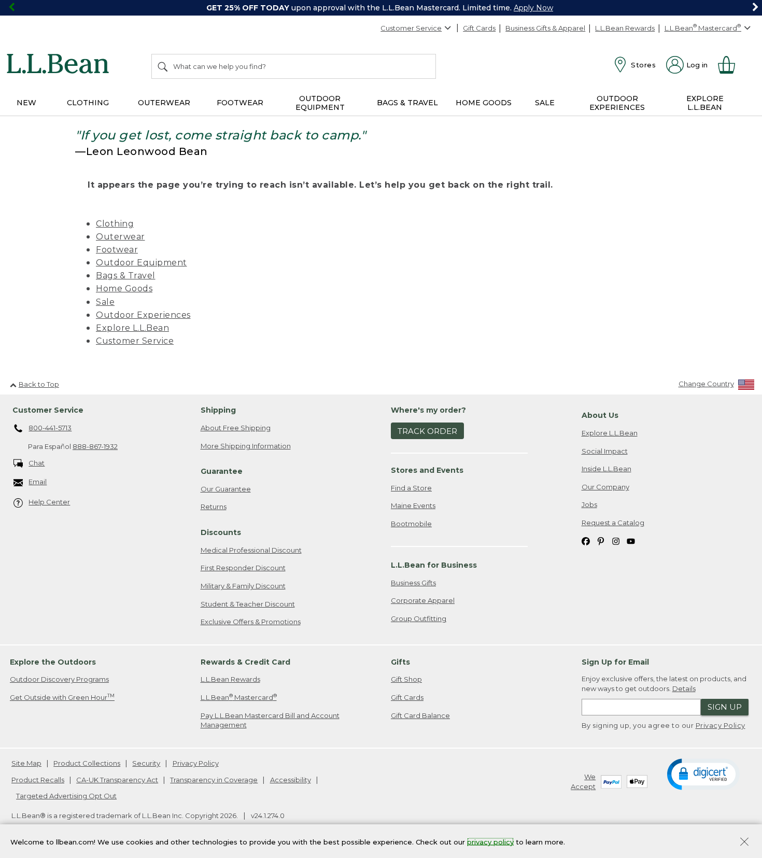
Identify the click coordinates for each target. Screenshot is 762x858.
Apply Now (533, 7)
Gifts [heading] (400, 662)
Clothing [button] (88, 102)
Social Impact (605, 451)
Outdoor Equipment (141, 263)
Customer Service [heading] (47, 410)
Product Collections (86, 763)
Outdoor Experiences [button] (617, 103)
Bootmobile (411, 523)
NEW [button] (26, 102)
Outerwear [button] (164, 102)
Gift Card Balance (420, 715)
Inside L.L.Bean (606, 469)
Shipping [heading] (218, 410)
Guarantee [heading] (222, 471)
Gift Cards (479, 28)
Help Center (49, 502)
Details (684, 688)
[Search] (163, 66)
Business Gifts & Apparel (545, 28)
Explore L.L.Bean (132, 328)
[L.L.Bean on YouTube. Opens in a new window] (631, 540)
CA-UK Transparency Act (117, 780)
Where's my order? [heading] (428, 410)
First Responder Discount (243, 568)
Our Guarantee (226, 489)
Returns (214, 506)
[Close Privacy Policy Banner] (744, 843)
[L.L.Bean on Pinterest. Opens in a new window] (601, 540)
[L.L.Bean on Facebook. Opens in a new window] (586, 540)
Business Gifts (413, 583)
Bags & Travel (126, 275)
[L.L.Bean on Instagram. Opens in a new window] (616, 540)
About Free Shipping (236, 428)
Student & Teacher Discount (248, 604)
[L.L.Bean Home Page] (60, 65)
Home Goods (124, 288)
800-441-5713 (50, 428)
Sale (105, 302)
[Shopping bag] (731, 64)
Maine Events (413, 505)
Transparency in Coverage (214, 780)
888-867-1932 (95, 446)
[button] (703, 773)
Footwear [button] (240, 102)
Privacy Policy (720, 725)
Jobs (589, 504)
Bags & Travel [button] (407, 102)
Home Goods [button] (484, 102)
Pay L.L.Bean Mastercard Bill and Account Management (270, 720)
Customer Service (411, 28)
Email (38, 481)
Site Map (26, 763)
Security (146, 763)
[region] (381, 8)
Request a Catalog (613, 522)
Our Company (605, 487)
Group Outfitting (418, 618)
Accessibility (290, 780)
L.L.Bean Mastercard (239, 697)
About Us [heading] (600, 415)
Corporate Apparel (423, 600)
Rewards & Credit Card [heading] (245, 662)
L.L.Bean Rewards (625, 28)
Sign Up (725, 707)
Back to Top (39, 384)
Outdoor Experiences (143, 315)
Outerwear (120, 237)
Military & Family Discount (243, 586)
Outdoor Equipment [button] (320, 103)
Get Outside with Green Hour (62, 697)
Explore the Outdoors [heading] (53, 662)
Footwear (117, 250)
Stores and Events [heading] (427, 470)
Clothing (115, 224)
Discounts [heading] (221, 532)
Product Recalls (37, 780)
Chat (37, 463)
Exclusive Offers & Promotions (251, 621)
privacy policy (490, 841)
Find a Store (411, 488)
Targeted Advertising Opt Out (66, 796)
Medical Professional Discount (251, 550)
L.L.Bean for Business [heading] (434, 565)
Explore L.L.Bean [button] (705, 103)
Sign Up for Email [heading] (615, 662)
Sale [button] (545, 102)
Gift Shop (406, 679)
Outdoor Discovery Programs (59, 679)
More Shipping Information (246, 446)
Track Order (427, 431)
